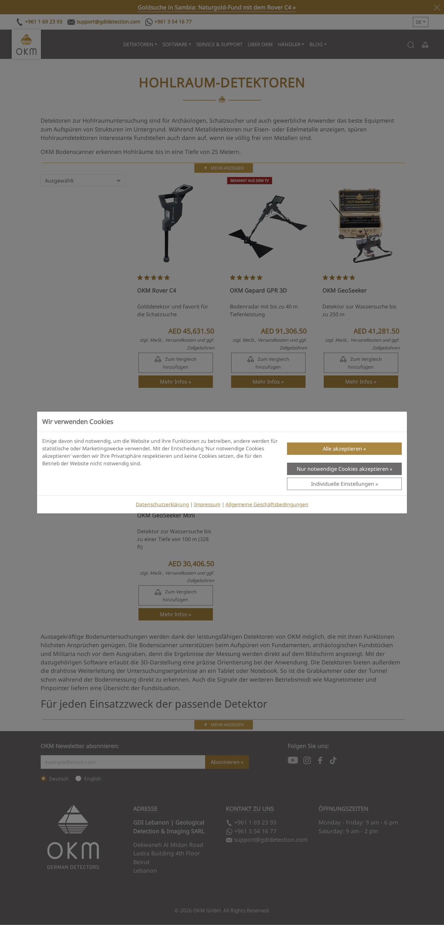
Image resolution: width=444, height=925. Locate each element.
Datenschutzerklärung (162, 504)
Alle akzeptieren (342, 448)
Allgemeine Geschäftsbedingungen (267, 504)
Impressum (207, 504)
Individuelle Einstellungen (342, 483)
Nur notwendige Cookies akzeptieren (342, 468)
